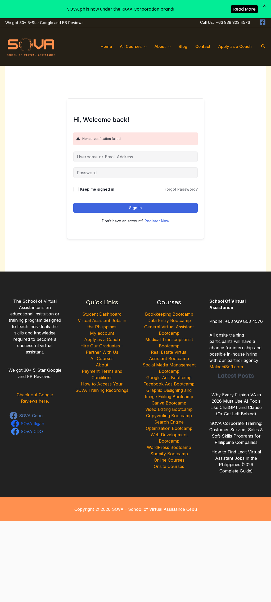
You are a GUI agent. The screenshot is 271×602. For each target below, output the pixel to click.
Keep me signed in (97, 189)
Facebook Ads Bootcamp (169, 384)
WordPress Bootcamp (169, 447)
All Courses (131, 46)
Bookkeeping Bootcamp (169, 314)
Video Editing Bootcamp (169, 409)
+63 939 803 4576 (233, 22)
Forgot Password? (181, 189)
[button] (144, 46)
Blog (183, 46)
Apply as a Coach (235, 46)
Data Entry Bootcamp (169, 320)
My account (102, 333)
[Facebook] (262, 22)
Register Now (156, 221)
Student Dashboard (101, 314)
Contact (202, 46)
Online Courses (169, 460)
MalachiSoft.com (226, 366)
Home (106, 46)
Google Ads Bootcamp (169, 377)
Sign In (135, 207)
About (160, 46)
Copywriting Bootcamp (169, 415)
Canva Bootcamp (169, 403)
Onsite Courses (169, 466)
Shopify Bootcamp (169, 453)
